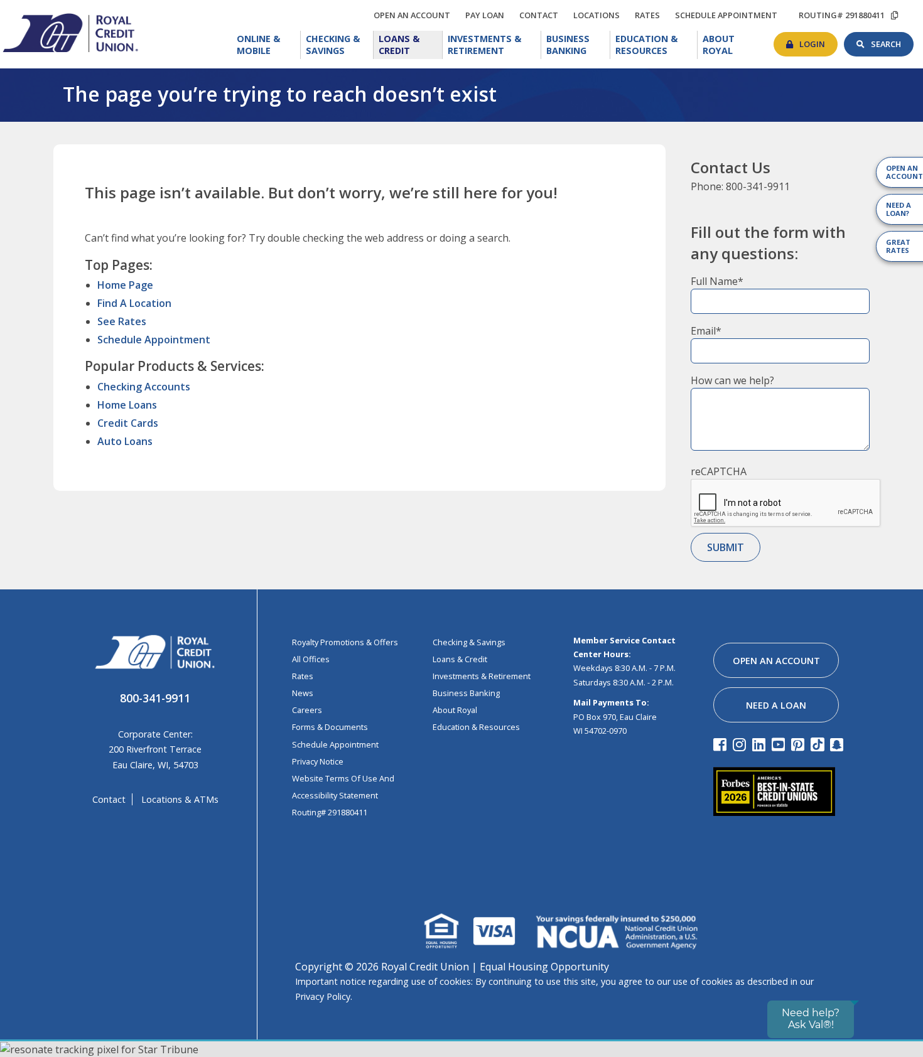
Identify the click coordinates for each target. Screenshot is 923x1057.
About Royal (734, 43)
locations (599, 13)
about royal (455, 710)
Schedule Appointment (153, 339)
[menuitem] (266, 45)
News (302, 693)
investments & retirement (482, 676)
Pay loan (487, 15)
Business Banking (578, 43)
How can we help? (732, 380)
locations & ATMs (180, 799)
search (892, 41)
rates (650, 13)
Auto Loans (125, 441)
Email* (706, 331)
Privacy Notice (317, 761)
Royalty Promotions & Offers (345, 642)
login (818, 41)
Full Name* (717, 281)
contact (541, 13)
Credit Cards (127, 423)
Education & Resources (656, 45)
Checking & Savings (340, 45)
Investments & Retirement (494, 45)
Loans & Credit (410, 45)
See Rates (121, 321)
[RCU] (69, 31)
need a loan (776, 705)
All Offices (311, 659)
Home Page (125, 285)
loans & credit (460, 659)
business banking (466, 693)
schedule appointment (729, 15)
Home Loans (127, 405)
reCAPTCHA (719, 471)
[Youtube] (780, 744)
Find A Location (134, 303)
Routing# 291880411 (329, 812)
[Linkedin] (760, 744)
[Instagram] (741, 744)
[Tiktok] (819, 744)
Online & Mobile (269, 45)
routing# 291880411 (842, 15)
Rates (302, 676)
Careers (307, 710)
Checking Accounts (143, 387)
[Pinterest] (799, 744)
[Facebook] (721, 744)
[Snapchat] (838, 744)
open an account (415, 15)
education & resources (476, 726)
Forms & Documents (330, 726)
